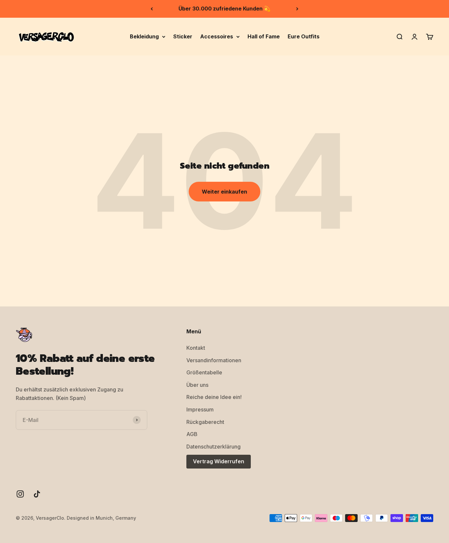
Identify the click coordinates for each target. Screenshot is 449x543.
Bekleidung (144, 36)
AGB (192, 434)
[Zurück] (152, 9)
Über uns (197, 385)
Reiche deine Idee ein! (214, 397)
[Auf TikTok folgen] (37, 494)
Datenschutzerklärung (213, 446)
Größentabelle (204, 372)
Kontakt (195, 348)
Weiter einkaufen (224, 191)
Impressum (200, 409)
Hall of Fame (264, 36)
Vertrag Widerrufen (218, 461)
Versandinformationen (213, 360)
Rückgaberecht (205, 422)
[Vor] (297, 9)
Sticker (182, 36)
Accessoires (216, 36)
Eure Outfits (303, 36)
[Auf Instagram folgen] (20, 494)
